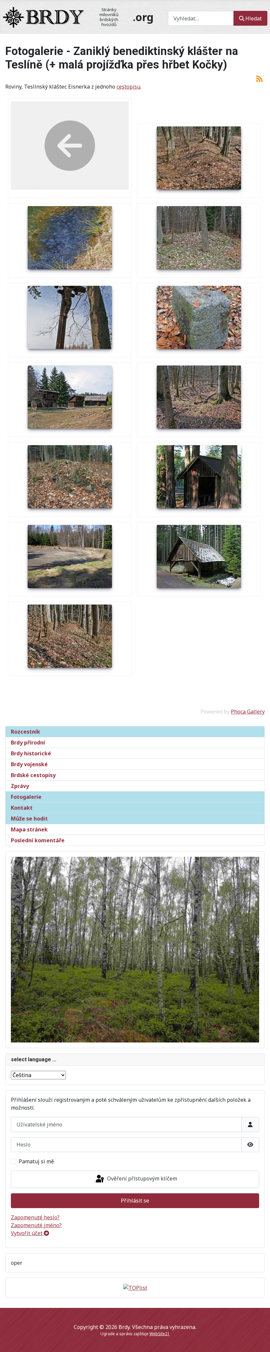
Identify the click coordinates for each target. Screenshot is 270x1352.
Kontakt (22, 807)
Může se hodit (29, 818)
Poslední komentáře (38, 840)
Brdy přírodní (28, 742)
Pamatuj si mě (36, 1161)
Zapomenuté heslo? (35, 1217)
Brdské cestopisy (33, 775)
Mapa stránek (29, 829)
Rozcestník (25, 731)
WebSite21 (159, 1334)
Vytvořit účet (27, 1233)
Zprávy (20, 786)
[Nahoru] (258, 1340)
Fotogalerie (26, 796)
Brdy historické (31, 753)
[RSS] (259, 78)
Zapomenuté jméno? (36, 1225)
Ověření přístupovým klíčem (141, 1178)
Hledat (253, 18)
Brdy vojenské (29, 764)
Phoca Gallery (248, 711)
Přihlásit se (135, 1200)
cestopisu (128, 86)
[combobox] (201, 18)
